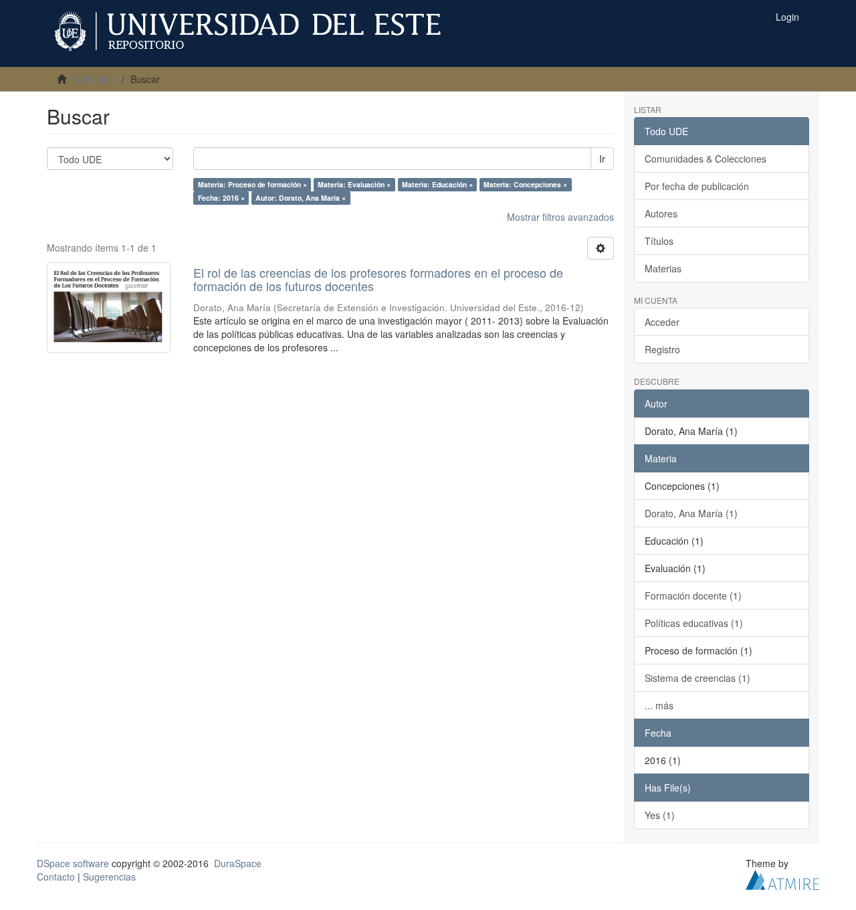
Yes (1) (660, 815)
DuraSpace (237, 863)
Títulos (659, 241)
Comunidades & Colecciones (705, 158)
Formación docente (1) (693, 595)
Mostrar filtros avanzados (560, 216)
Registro (662, 349)
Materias (663, 268)
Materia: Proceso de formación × (252, 184)
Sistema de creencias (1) (697, 678)
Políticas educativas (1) (694, 623)
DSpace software (73, 863)
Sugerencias (109, 876)
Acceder (662, 322)
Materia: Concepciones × (525, 184)
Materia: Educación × (437, 184)
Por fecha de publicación (697, 186)
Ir (602, 158)
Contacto (56, 876)
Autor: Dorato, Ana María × (300, 198)
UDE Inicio (94, 79)
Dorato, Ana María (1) (691, 513)
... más (659, 705)
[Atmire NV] (782, 878)
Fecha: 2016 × (221, 198)
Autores (661, 213)
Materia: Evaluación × (354, 184)
